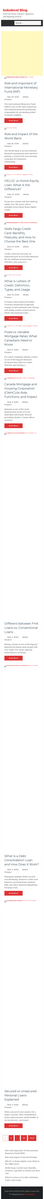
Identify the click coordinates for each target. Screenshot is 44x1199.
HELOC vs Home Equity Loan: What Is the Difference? (21, 185)
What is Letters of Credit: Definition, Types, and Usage (17, 285)
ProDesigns (29, 1194)
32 (24, 1138)
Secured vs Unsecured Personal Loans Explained (20, 1095)
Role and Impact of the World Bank (21, 1157)
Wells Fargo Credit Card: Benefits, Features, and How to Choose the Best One (22, 1171)
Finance (8, 99)
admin (25, 97)
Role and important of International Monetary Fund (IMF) (21, 87)
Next (32, 1138)
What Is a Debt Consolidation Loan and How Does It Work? (21, 860)
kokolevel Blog (15, 10)
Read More (13, 121)
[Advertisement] (22, 53)
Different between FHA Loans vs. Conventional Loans (21, 628)
